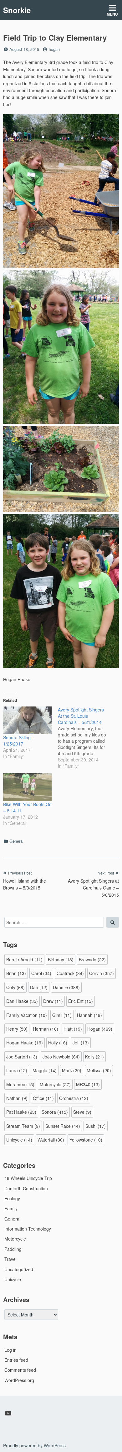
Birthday (61, 959)
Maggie (45, 1070)
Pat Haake (21, 1112)
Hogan (99, 1029)
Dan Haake (22, 1001)
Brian (16, 973)
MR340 (88, 1084)
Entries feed (16, 1360)
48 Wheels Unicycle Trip (28, 1178)
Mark (71, 1070)
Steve (82, 1112)
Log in (10, 1350)
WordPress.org (19, 1380)
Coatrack (70, 973)
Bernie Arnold (24, 959)
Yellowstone (85, 1140)
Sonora (55, 1112)
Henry (17, 1029)
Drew (53, 1001)
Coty (15, 987)
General (16, 841)
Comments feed (20, 1370)
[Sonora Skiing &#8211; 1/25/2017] (27, 720)
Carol (41, 973)
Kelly (94, 1056)
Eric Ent (80, 1001)
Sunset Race (62, 1126)
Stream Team (23, 1126)
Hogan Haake (24, 1042)
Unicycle (19, 1140)
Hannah (89, 1015)
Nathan (17, 1098)
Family (11, 1208)
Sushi (95, 1126)
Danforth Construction (26, 1188)
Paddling (13, 1249)
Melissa (99, 1070)
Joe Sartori (21, 1056)
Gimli (62, 1015)
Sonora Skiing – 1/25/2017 (18, 740)
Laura (16, 1070)
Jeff (81, 1042)
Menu (112, 14)
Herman (45, 1029)
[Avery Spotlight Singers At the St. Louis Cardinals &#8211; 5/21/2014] (85, 737)
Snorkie (17, 10)
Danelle (66, 987)
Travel (10, 1259)
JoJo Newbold (61, 1056)
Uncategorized (18, 1269)
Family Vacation (26, 1015)
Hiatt (73, 1029)
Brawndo (92, 959)
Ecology (12, 1198)
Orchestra (73, 1098)
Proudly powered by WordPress (34, 1445)
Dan (39, 987)
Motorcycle (55, 1084)
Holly (57, 1042)
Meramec (20, 1084)
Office (43, 1098)
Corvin (101, 973)
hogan (54, 49)
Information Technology (27, 1229)
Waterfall (51, 1140)
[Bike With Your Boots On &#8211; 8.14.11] (27, 787)
